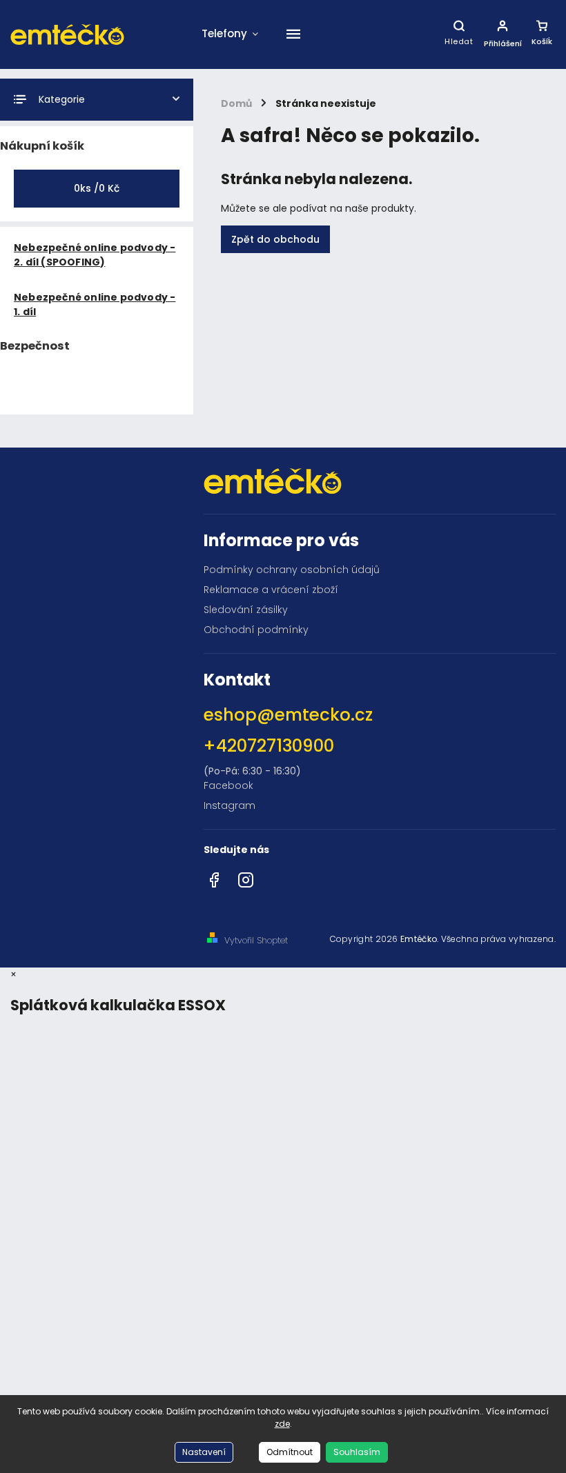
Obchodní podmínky (256, 630)
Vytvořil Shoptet (256, 940)
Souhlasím (356, 1452)
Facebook (228, 785)
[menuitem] (230, 34)
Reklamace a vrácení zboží (271, 590)
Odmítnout (289, 1452)
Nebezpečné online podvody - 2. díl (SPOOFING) (94, 255)
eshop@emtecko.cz (288, 715)
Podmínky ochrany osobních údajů (292, 570)
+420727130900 (269, 746)
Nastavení (204, 1452)
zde (282, 1424)
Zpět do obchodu (275, 239)
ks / (96, 188)
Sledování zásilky (246, 610)
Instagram (229, 805)
